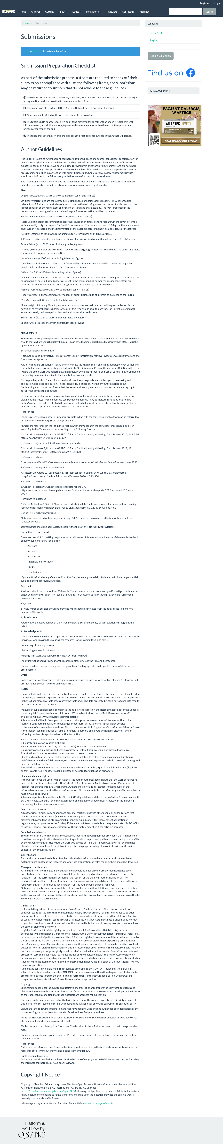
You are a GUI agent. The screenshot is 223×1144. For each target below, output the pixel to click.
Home (23, 11)
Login (217, 3)
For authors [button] (92, 11)
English (154, 40)
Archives (35, 11)
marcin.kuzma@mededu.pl (98, 1103)
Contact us (128, 11)
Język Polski (156, 33)
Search (209, 11)
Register (204, 3)
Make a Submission (160, 55)
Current (49, 11)
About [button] (62, 11)
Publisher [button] (144, 11)
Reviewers (111, 11)
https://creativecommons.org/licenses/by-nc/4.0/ (48, 1091)
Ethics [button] (76, 11)
